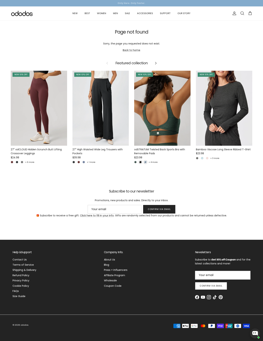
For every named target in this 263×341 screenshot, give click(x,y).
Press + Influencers (115, 270)
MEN (115, 13)
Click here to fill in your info (97, 215)
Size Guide (19, 296)
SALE (127, 13)
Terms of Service (23, 265)
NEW (75, 13)
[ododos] (22, 13)
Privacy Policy (21, 280)
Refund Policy (21, 275)
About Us (109, 259)
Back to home (131, 50)
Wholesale (110, 280)
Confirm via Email (159, 209)
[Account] (234, 13)
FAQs (16, 291)
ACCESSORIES (145, 13)
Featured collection (131, 63)
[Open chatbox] (255, 334)
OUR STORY (183, 13)
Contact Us (20, 259)
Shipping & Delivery (24, 270)
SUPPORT (165, 13)
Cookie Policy (21, 286)
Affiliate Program (114, 275)
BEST (87, 13)
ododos (24, 325)
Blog (106, 265)
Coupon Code (112, 286)
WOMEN (101, 13)
